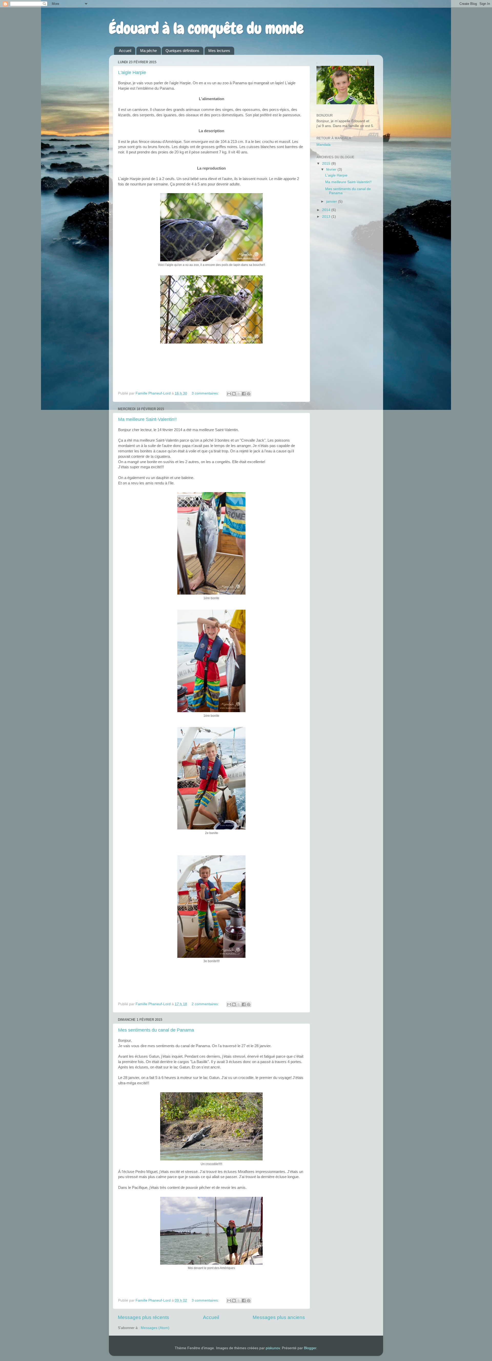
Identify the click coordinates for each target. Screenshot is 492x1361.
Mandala (323, 145)
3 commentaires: (206, 393)
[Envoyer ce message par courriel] (229, 393)
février (331, 169)
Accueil (125, 50)
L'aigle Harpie (132, 72)
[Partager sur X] (238, 393)
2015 (326, 163)
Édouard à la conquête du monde (206, 28)
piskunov (273, 1348)
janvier (332, 201)
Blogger (310, 1348)
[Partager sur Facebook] (243, 393)
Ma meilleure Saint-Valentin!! (147, 419)
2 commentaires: (206, 1004)
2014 (326, 210)
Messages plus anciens (279, 1317)
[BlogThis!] (234, 393)
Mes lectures (219, 50)
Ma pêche (148, 50)
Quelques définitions (182, 50)
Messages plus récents (143, 1317)
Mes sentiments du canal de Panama (156, 1030)
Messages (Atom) (155, 1328)
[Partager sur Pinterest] (248, 393)
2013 (326, 217)
